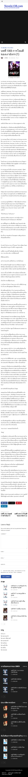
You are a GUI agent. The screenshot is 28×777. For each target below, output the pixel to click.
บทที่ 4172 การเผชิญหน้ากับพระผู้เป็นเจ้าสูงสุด (19, 586)
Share (5, 503)
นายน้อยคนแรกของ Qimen (10, 666)
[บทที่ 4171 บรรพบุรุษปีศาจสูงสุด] (5, 593)
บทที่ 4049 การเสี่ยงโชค (17, 747)
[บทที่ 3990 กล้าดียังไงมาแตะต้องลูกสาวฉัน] (5, 706)
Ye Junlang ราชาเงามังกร (7, 47)
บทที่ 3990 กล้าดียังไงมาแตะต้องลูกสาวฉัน (19, 707)
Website (3, 564)
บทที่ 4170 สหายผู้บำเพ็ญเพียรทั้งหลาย (18, 602)
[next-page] (4, 624)
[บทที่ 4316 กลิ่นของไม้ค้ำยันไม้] (5, 616)
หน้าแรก (3, 633)
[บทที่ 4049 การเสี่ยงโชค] (5, 747)
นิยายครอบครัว (5, 636)
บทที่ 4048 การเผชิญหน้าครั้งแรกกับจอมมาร (18, 755)
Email (3, 558)
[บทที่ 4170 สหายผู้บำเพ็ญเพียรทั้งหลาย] (5, 601)
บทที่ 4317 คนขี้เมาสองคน (18, 609)
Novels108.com (18, 770)
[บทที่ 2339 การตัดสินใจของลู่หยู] (5, 687)
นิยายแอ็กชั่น (4, 645)
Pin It (19, 503)
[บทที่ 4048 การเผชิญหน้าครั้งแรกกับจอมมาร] (5, 754)
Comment (4, 534)
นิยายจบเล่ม (4, 650)
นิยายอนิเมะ (4, 643)
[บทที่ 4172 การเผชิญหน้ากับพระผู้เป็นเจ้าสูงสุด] (5, 585)
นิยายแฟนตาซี (4, 640)
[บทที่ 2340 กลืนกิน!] (5, 679)
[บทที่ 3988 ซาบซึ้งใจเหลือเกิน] (5, 722)
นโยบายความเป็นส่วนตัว (14, 773)
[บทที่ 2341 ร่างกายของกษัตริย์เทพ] (5, 670)
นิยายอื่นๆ (3, 647)
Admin (6, 58)
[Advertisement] (14, 25)
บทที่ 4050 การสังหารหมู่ (18, 740)
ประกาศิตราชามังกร (8, 703)
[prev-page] (2, 624)
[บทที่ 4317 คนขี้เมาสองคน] (5, 608)
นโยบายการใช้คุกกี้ (7, 774)
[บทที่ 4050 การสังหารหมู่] (5, 740)
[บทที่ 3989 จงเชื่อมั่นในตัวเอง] (5, 714)
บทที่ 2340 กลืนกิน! (16, 679)
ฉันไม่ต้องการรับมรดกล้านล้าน (12, 736)
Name (2, 551)
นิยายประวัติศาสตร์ (6, 638)
